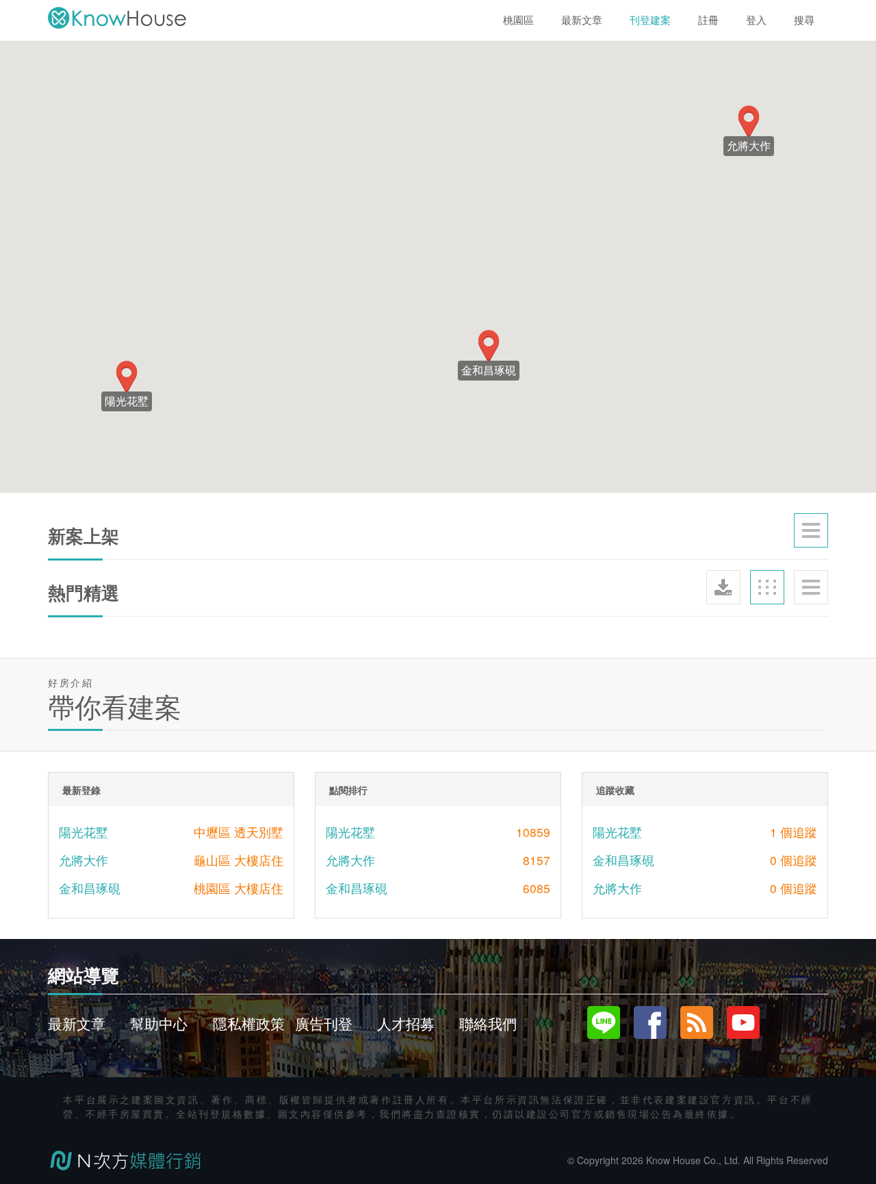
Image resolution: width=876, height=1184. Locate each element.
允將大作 (83, 859)
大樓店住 (258, 859)
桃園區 (212, 888)
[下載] (723, 587)
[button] (488, 346)
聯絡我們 (488, 1023)
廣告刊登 (323, 1023)
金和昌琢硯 (89, 888)
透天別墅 (258, 831)
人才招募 (406, 1023)
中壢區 (212, 831)
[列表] (811, 530)
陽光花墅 (83, 831)
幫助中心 (159, 1023)
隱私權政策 (249, 1023)
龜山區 (212, 859)
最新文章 (76, 1023)
